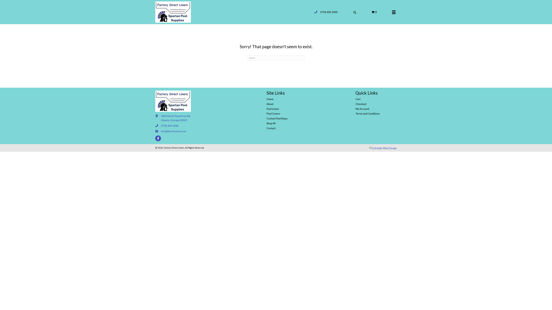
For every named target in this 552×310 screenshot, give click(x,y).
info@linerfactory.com (173, 131)
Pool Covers (273, 113)
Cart (358, 99)
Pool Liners (273, 108)
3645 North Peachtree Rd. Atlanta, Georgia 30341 (176, 118)
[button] (158, 138)
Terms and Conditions (367, 113)
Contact (271, 128)
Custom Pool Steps (277, 118)
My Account (362, 108)
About (270, 103)
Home (270, 99)
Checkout (360, 103)
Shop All (271, 123)
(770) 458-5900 (328, 12)
